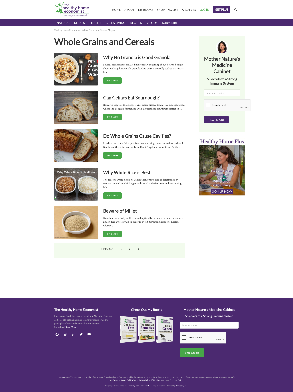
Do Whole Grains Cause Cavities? (137, 136)
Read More (71, 327)
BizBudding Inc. (182, 385)
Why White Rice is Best (126, 172)
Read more (114, 81)
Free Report (216, 119)
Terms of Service (119, 380)
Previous (108, 249)
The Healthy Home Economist (137, 385)
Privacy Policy (144, 380)
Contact (61, 377)
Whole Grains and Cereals (94, 30)
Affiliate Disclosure (158, 380)
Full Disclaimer (132, 380)
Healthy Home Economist (67, 30)
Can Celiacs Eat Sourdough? (131, 97)
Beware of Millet (120, 210)
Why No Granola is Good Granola (136, 57)
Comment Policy (176, 380)
